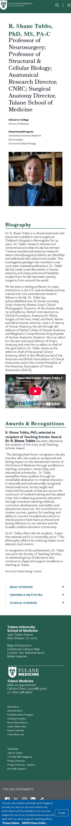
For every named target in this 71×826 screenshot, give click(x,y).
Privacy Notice (10, 823)
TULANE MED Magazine (19, 756)
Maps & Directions (19, 645)
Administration (14, 710)
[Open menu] (69, 5)
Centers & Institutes (26, 595)
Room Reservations (17, 722)
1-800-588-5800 (21, 692)
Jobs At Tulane (15, 753)
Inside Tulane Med (16, 726)
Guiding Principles (16, 718)
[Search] (57, 5)
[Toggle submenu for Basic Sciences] (63, 587)
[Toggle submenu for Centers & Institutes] (63, 595)
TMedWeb (12, 749)
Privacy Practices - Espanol (21, 764)
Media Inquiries (17, 656)
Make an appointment (21, 685)
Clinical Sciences (23, 603)
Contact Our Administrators (26, 652)
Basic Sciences (21, 587)
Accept (61, 813)
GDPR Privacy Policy (34, 823)
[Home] (16, 5)
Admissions (13, 706)
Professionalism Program (20, 714)
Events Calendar (15, 730)
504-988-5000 (37, 688)
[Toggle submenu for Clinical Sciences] (63, 602)
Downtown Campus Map (23, 649)
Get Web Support (16, 768)
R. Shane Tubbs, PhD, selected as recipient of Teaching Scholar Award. (33, 434)
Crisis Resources (15, 734)
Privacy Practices (16, 760)
